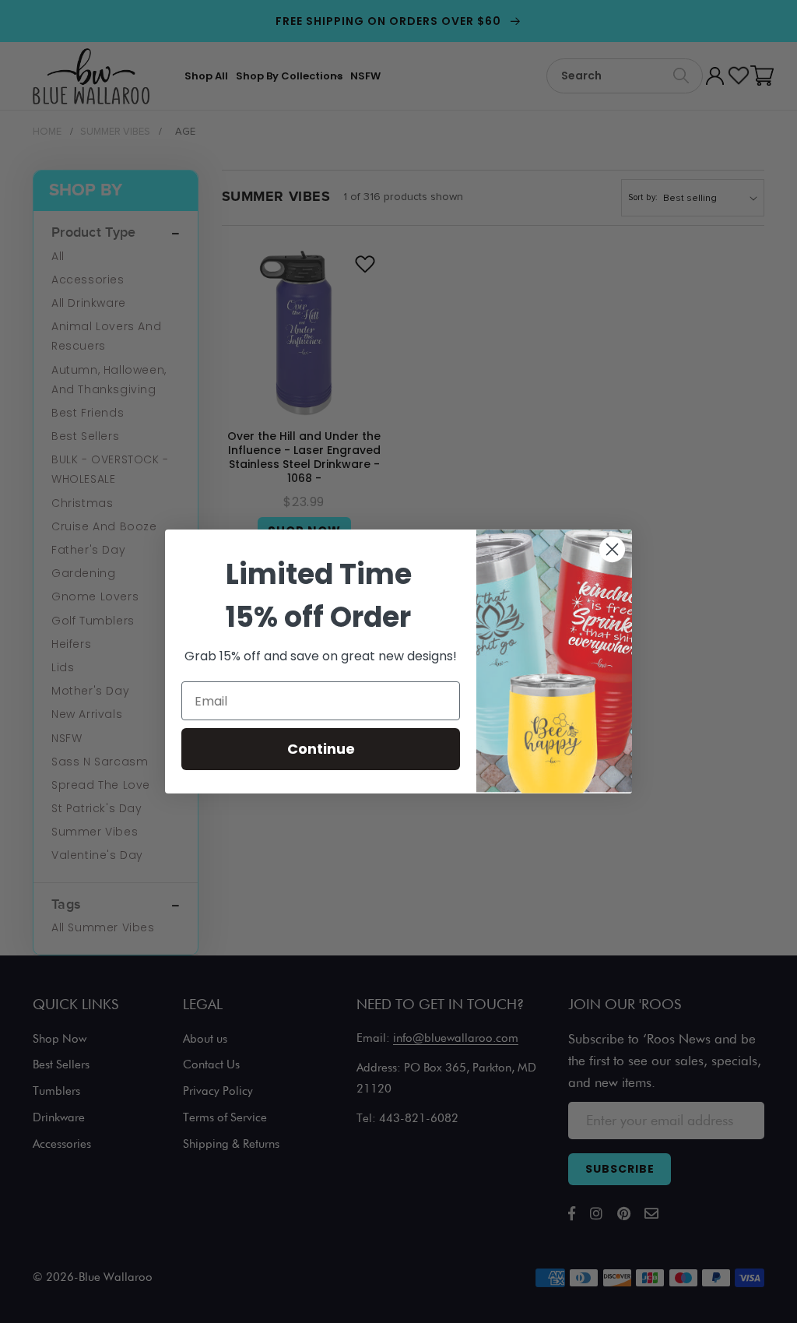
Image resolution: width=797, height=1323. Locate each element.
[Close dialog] (612, 549)
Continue (321, 748)
